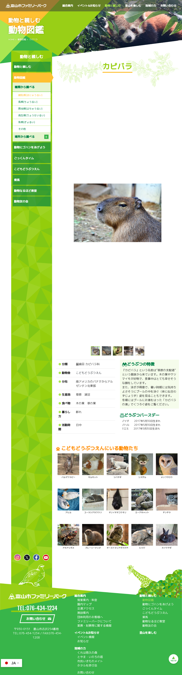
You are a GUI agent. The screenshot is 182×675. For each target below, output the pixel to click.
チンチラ (167, 512)
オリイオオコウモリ (117, 512)
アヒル (68, 512)
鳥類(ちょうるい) (28, 102)
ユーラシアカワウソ (93, 512)
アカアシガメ (68, 547)
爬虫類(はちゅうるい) (30, 108)
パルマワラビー (68, 477)
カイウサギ (167, 547)
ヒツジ (142, 547)
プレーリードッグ (93, 547)
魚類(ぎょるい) (26, 122)
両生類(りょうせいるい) (31, 115)
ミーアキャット (142, 512)
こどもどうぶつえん (88, 373)
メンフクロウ (167, 477)
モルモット (93, 477)
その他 (22, 129)
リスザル (142, 477)
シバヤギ (117, 477)
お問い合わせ (85, 672)
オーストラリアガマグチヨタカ (120, 547)
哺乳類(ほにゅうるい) (30, 95)
